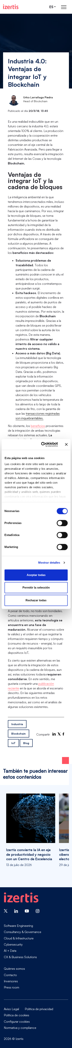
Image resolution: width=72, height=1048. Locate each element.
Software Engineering (18, 926)
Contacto (10, 975)
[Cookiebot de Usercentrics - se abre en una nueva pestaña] (43, 444)
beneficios (38, 426)
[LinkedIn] (54, 734)
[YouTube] (27, 911)
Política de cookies (16, 1015)
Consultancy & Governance (22, 932)
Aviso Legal (11, 1009)
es (51, 6)
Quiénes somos (14, 969)
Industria (17, 724)
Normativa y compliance (20, 1028)
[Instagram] (38, 911)
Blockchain (18, 733)
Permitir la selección (36, 587)
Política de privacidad (39, 1009)
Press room (11, 987)
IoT (13, 743)
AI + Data (10, 951)
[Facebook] (63, 734)
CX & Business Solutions (20, 957)
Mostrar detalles (49, 562)
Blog (26, 743)
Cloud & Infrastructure (19, 938)
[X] (59, 734)
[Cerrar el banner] (66, 444)
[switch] (62, 523)
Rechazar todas (36, 600)
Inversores (11, 981)
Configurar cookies (17, 1021)
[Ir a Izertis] (10, 6)
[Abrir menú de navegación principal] (64, 7)
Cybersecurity (13, 944)
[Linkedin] (16, 911)
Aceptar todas (36, 575)
